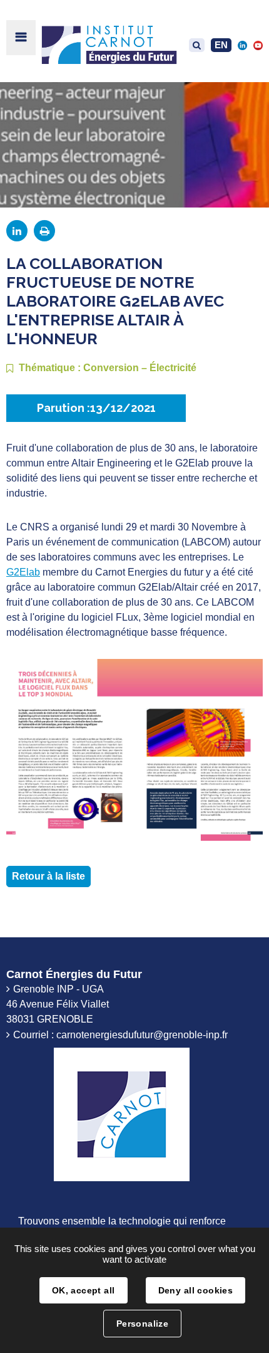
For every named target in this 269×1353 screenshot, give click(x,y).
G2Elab (23, 572)
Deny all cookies (195, 1290)
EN (221, 44)
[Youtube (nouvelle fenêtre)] (258, 44)
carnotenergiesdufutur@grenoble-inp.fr (142, 1034)
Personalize (142, 1324)
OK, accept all (83, 1290)
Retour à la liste (48, 876)
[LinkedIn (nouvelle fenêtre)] (242, 44)
